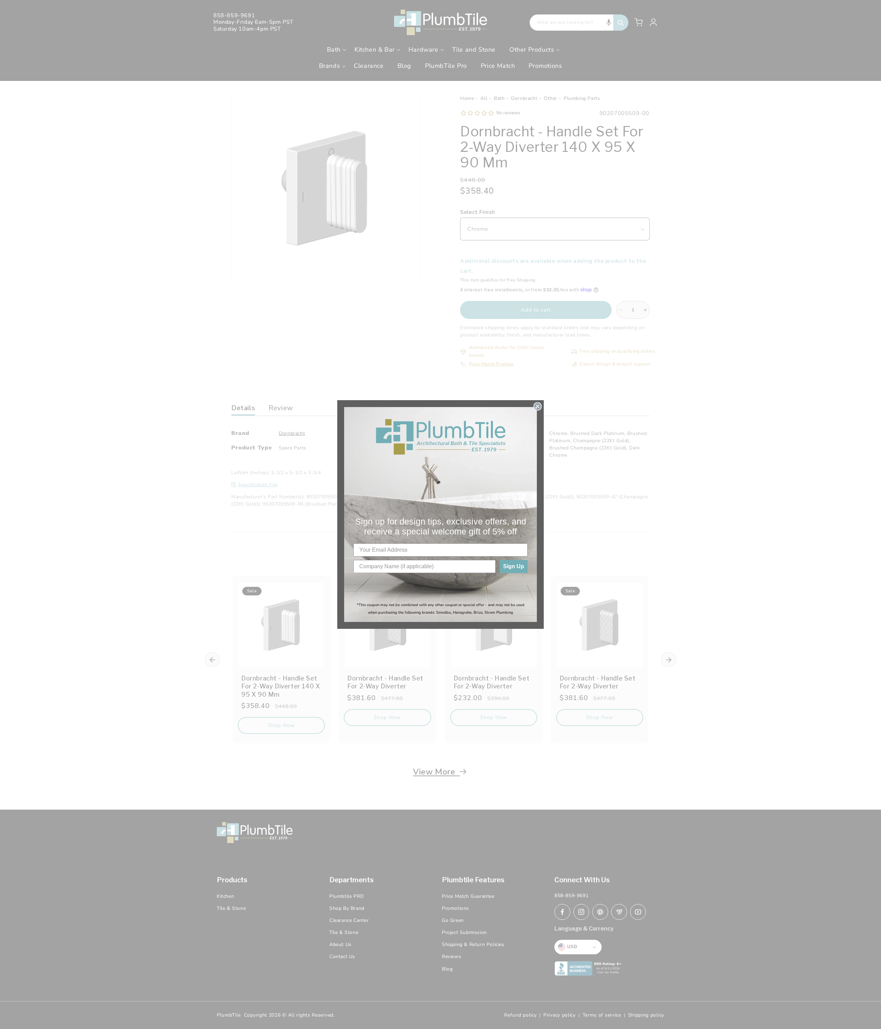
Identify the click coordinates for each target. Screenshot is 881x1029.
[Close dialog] (537, 406)
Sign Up (513, 566)
